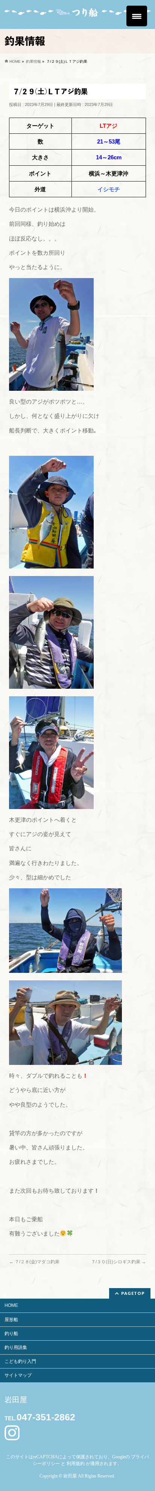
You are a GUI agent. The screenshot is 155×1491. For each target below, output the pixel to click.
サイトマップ (18, 1375)
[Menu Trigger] (136, 16)
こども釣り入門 (20, 1361)
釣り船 (11, 1333)
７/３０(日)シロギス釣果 (118, 1261)
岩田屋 (70, 1476)
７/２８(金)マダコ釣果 (34, 1261)
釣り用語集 (16, 1347)
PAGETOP (133, 1293)
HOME (11, 1305)
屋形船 (11, 1319)
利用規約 (76, 1463)
